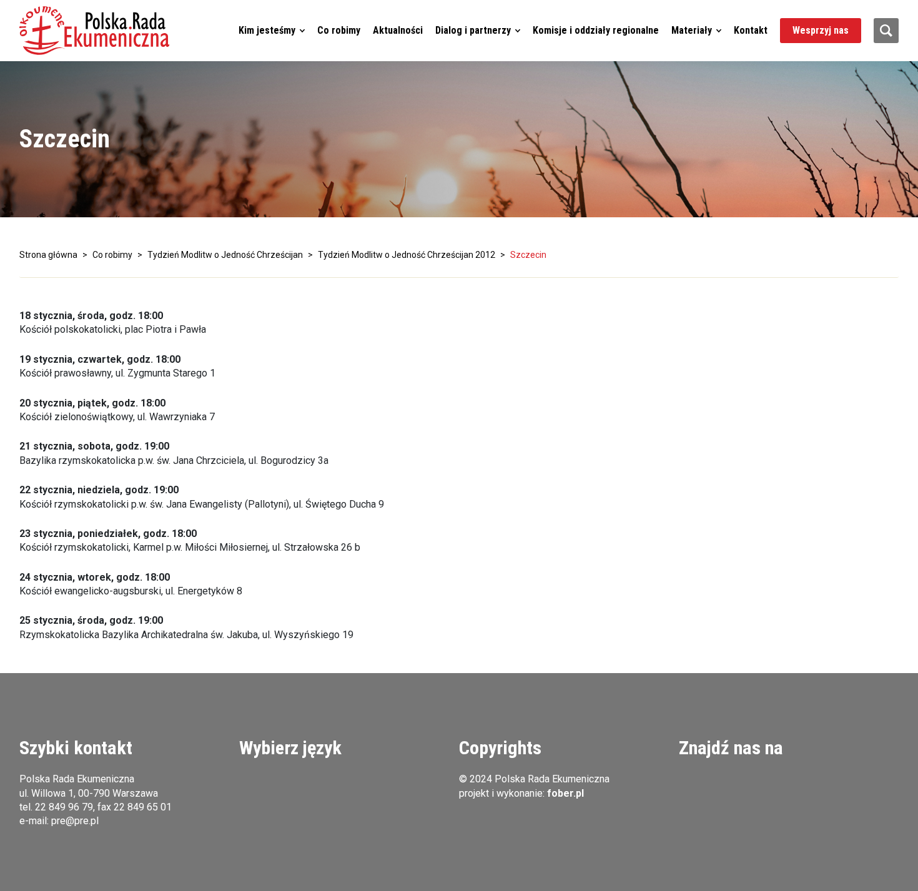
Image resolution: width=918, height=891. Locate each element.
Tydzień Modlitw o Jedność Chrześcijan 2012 (406, 255)
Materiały (691, 30)
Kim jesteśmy (267, 30)
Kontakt (750, 30)
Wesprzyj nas (820, 30)
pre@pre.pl (75, 821)
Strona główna (48, 255)
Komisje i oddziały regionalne (596, 30)
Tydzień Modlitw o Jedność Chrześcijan (225, 255)
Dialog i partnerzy (473, 30)
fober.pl (565, 793)
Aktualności (398, 30)
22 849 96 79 (64, 807)
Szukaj (886, 30)
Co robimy (338, 30)
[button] (94, 30)
